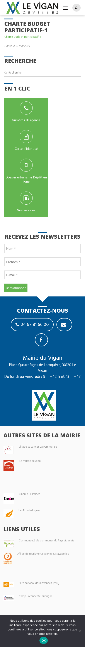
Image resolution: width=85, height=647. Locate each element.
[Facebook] (41, 339)
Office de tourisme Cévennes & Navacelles (43, 554)
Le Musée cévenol (30, 461)
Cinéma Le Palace (29, 494)
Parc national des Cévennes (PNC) (39, 583)
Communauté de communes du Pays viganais (46, 540)
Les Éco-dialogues (29, 510)
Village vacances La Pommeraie (38, 447)
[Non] (79, 631)
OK (44, 640)
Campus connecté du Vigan (36, 596)
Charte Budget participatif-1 (22, 36)
